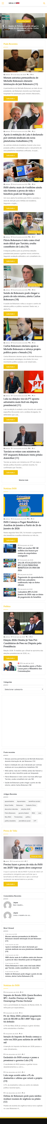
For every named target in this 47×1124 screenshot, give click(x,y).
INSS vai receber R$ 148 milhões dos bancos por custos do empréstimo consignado (28, 552)
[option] (23, 25)
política (28, 817)
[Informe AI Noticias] (15, 3)
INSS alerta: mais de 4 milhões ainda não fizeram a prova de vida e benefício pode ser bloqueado (23, 190)
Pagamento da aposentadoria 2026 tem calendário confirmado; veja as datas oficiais (30, 581)
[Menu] (3, 4)
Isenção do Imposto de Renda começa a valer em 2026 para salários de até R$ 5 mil (23, 1039)
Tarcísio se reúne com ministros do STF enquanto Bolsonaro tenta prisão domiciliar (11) (23, 454)
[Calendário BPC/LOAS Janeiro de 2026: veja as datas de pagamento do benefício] (10, 592)
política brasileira (10, 821)
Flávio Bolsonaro (10, 813)
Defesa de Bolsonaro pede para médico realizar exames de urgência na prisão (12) (22, 1099)
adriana (7, 74)
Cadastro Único (31, 805)
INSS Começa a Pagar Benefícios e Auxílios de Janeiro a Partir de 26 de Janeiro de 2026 (22, 525)
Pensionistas (18, 817)
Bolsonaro (19, 805)
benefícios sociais (34, 801)
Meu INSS (8, 817)
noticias (23, 21)
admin (7, 861)
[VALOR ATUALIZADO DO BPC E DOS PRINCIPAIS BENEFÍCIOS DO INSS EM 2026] (10, 563)
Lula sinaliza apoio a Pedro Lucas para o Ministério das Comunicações (30, 668)
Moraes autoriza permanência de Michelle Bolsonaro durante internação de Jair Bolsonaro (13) (23, 28)
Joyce (15, 902)
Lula (39, 813)
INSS (33, 813)
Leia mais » (10, 98)
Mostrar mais (23, 480)
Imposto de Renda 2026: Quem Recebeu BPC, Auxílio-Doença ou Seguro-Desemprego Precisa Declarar (23, 998)
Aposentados (21, 801)
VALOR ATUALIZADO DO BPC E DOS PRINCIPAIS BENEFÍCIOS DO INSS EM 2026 (29, 567)
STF (35, 821)
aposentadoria (9, 801)
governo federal (24, 813)
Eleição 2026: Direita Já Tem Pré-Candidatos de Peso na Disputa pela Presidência (23, 643)
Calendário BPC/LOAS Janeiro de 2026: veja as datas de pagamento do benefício (30, 594)
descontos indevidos (11, 809)
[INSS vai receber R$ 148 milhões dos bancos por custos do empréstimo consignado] (10, 548)
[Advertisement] (23, 721)
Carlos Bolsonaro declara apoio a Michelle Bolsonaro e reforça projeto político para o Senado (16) (22, 349)
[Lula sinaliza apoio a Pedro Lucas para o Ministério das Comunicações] (10, 666)
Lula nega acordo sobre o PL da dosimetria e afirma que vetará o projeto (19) (23, 1078)
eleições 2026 (25, 809)
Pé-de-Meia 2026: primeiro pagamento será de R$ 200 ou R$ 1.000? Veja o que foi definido (22, 1019)
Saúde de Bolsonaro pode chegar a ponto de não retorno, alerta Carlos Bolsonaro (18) (22, 296)
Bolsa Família (9, 805)
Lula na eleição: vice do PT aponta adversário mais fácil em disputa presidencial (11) (21, 402)
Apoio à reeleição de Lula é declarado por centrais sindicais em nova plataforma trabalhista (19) (23, 137)
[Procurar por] (44, 4)
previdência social (24, 821)
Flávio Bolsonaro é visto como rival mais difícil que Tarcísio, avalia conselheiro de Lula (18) (22, 243)
